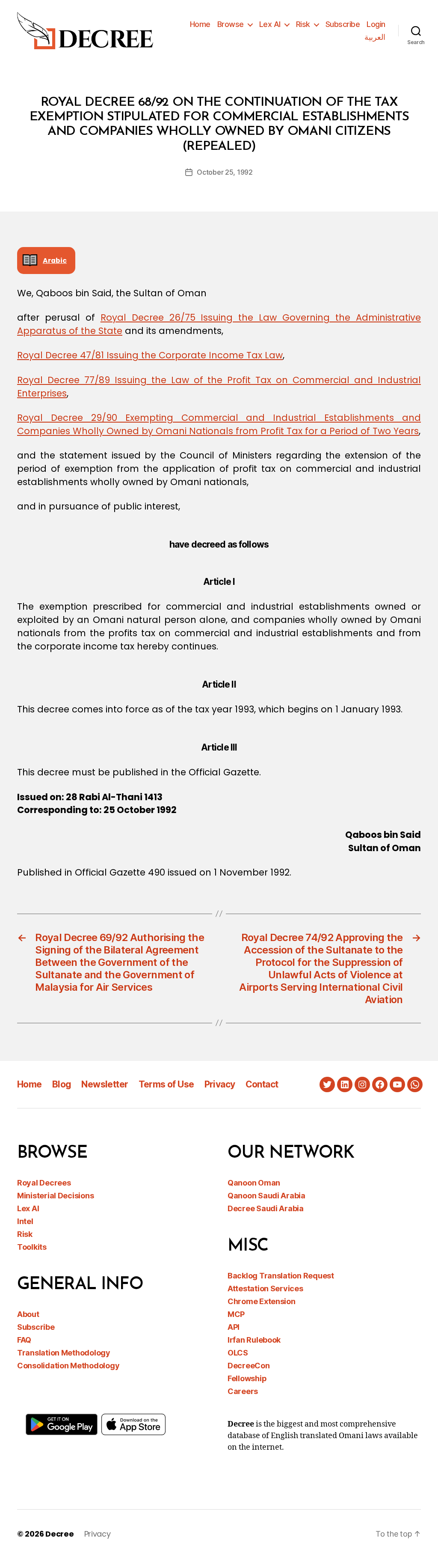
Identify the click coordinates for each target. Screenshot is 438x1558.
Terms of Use (166, 1084)
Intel (25, 1221)
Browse (230, 24)
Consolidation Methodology (68, 1365)
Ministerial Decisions (55, 1195)
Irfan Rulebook (254, 1339)
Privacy (219, 1084)
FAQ (24, 1339)
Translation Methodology (63, 1352)
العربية (374, 37)
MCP (236, 1314)
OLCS (238, 1352)
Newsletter (104, 1084)
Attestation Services (265, 1288)
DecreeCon (249, 1365)
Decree (59, 1533)
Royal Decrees (44, 1182)
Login (376, 24)
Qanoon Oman (254, 1182)
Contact (262, 1084)
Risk (303, 24)
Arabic (55, 260)
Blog (61, 1084)
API (234, 1327)
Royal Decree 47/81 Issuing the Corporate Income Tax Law (150, 355)
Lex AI (270, 24)
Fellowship (247, 1378)
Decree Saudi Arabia (266, 1208)
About (28, 1314)
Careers (243, 1391)
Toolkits (32, 1246)
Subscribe (343, 24)
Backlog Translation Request (281, 1275)
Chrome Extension (262, 1301)
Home (200, 24)
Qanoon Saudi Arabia (266, 1195)
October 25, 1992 (225, 172)
